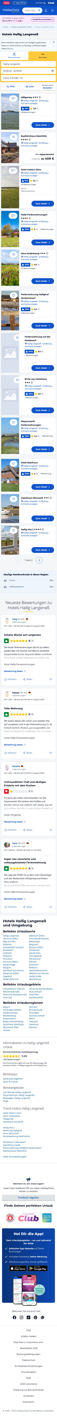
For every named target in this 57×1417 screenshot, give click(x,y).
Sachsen (33, 1007)
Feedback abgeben (28, 1197)
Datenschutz (28, 1360)
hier (11, 48)
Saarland (33, 1021)
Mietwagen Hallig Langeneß (16, 1098)
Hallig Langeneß (11, 935)
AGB (28, 1378)
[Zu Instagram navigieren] (21, 1317)
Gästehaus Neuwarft (32, 498)
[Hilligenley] (10, 112)
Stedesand (34, 950)
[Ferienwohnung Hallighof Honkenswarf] (10, 310)
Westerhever (35, 979)
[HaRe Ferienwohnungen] (10, 229)
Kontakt (39, 3)
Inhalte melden (28, 1336)
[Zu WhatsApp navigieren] (42, 1317)
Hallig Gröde (35, 976)
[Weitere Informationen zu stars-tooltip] (39, 97)
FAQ (28, 1330)
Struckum (7, 958)
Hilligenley (26, 97)
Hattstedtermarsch (38, 970)
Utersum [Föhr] (10, 938)
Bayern (6, 1007)
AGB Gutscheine (28, 1384)
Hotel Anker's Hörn (31, 169)
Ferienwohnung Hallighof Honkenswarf (22, 1148)
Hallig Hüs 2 (27, 529)
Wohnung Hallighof (12, 1130)
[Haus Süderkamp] (10, 268)
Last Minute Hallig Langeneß (17, 1092)
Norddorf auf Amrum (13, 970)
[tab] (14, 55)
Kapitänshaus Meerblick (34, 136)
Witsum (33, 961)
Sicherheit (28, 1396)
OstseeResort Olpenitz (14, 988)
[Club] (19, 21)
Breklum (33, 967)
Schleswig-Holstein (12, 1009)
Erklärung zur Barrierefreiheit (28, 1390)
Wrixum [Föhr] (36, 947)
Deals (6, 3)
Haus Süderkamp (30, 253)
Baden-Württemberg (13, 1021)
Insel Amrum (35, 991)
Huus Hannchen (11, 1133)
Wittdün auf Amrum (39, 973)
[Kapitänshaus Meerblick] (10, 147)
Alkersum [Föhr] (37, 935)
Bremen (33, 1027)
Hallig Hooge (9, 964)
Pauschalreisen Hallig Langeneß (18, 1095)
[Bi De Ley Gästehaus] (10, 395)
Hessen (6, 1030)
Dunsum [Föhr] (10, 961)
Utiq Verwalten (28, 1372)
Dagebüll (7, 976)
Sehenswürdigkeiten (13, 1078)
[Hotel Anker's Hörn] (10, 187)
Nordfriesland (36, 997)
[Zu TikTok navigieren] (28, 1317)
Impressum (28, 1402)
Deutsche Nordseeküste (40, 988)
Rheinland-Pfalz (11, 1027)
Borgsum (33, 944)
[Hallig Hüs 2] (10, 540)
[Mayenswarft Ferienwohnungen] (10, 436)
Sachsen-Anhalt (36, 1015)
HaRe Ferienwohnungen (34, 214)
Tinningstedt (35, 956)
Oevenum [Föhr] (11, 973)
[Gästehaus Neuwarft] (10, 508)
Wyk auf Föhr (9, 941)
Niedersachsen (10, 1012)
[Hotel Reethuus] (10, 475)
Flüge (5, 1101)
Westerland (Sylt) (11, 991)
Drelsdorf (33, 964)
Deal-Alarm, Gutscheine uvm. (29, 1342)
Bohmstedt (34, 941)
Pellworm (7, 956)
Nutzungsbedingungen (28, 1354)
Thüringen (34, 1012)
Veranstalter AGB (28, 1348)
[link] (46, 10)
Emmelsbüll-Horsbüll (13, 947)
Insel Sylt (7, 997)
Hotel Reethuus (29, 462)
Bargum (7, 967)
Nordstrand (34, 958)
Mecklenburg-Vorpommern (10, 1017)
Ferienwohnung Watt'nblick (16, 1136)
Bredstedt (8, 950)
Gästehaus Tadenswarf (14, 1142)
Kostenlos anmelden (42, 19)
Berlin (32, 1018)
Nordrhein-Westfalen (13, 1024)
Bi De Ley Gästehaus (36, 379)
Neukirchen (34, 953)
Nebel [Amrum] (10, 979)
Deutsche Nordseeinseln (15, 994)
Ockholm (7, 953)
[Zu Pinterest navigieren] (35, 1317)
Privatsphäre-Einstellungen (28, 1366)
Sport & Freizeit (10, 1081)
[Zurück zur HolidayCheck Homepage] (11, 10)
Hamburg (33, 1024)
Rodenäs (7, 944)
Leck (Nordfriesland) (39, 938)
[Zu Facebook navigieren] (14, 1317)
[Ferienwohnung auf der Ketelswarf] (10, 353)
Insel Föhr (34, 994)
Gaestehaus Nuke (11, 1145)
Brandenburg (35, 1009)
